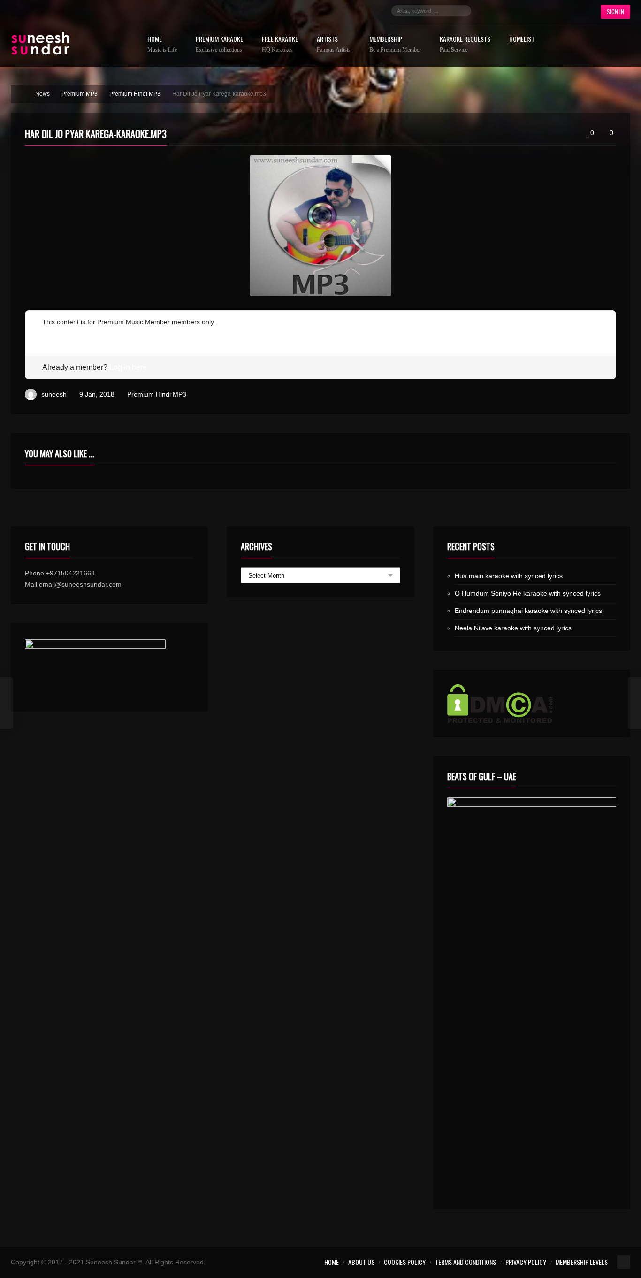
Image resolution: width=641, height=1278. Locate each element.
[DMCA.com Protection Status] (531, 703)
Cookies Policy (405, 1262)
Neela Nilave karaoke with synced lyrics (513, 628)
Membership (395, 44)
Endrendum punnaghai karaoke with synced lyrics (528, 610)
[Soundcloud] (530, 11)
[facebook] (487, 11)
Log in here (128, 367)
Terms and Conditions (465, 1262)
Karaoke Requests (465, 44)
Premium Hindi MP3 (156, 394)
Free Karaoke (280, 44)
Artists (334, 44)
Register (54, 333)
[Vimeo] (558, 11)
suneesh (54, 394)
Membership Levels (582, 1262)
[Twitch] (544, 11)
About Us (361, 1262)
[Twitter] (502, 11)
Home (162, 44)
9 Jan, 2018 (96, 394)
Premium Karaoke (219, 44)
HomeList (521, 40)
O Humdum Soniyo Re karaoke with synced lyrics (528, 593)
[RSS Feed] (572, 11)
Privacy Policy (525, 1262)
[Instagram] (516, 11)
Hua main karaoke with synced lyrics (509, 576)
